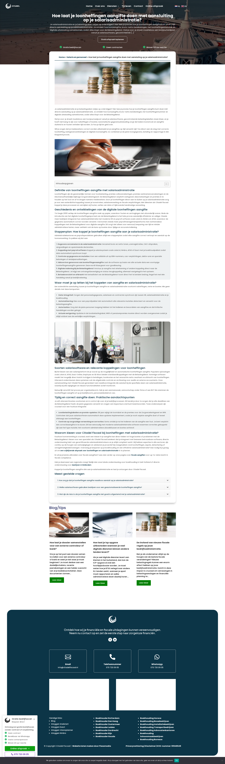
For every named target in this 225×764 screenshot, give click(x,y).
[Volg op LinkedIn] (115, 640)
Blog (53, 721)
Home (89, 6)
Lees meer (57, 580)
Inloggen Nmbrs (58, 733)
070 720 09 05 (21, 754)
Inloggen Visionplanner (62, 730)
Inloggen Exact (58, 727)
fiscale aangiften (138, 455)
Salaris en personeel (77, 57)
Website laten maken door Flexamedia (91, 746)
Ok (177, 760)
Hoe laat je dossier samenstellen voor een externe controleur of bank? (68, 545)
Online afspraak (154, 6)
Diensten (112, 6)
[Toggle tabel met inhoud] (165, 184)
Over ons (100, 6)
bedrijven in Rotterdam (81, 465)
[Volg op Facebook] (110, 640)
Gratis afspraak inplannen (112, 39)
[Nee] (222, 760)
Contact (138, 6)
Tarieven (126, 6)
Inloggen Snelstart (60, 724)
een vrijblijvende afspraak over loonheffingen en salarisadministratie (89, 450)
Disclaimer (150, 746)
